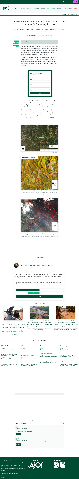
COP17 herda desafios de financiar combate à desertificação (67, 356)
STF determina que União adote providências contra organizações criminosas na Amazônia (8, 360)
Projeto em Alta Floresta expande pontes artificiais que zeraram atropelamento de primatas (69, 351)
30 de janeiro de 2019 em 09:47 (21, 428)
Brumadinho (44, 346)
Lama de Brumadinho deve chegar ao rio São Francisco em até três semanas (39, 323)
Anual (51, 289)
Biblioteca (59, 8)
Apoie (75, 2)
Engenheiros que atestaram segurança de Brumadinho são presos (66, 323)
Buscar (65, 1)
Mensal (28, 289)
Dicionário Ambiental (68, 8)
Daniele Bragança (31, 35)
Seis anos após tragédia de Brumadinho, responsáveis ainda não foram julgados (49, 357)
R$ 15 (22, 292)
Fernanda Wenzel (13, 334)
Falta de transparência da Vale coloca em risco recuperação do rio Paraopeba (29, 365)
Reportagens (29, 8)
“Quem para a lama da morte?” (27, 355)
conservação (17, 42)
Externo (61, 354)
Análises (54, 8)
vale (18, 46)
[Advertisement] (69, 170)
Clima (69, 14)
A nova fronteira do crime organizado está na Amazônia (9, 365)
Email (31, 84)
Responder (18, 434)
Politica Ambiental (74, 14)
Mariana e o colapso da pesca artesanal (48, 349)
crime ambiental (16, 43)
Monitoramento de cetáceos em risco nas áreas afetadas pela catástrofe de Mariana (30, 360)
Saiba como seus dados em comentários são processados (41, 420)
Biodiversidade (63, 14)
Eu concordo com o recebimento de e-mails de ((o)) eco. (40, 89)
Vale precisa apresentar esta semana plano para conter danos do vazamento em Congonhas (29, 351)
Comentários (39, 257)
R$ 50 (45, 292)
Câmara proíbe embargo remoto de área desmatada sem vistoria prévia (9, 355)
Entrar (3, 477)
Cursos (75, 8)
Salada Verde (36, 8)
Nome (31, 79)
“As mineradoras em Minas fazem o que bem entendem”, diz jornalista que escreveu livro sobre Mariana (13, 325)
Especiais (43, 8)
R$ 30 (34, 292)
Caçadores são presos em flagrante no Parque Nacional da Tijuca (9, 350)
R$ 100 (56, 292)
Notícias (23, 8)
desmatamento (16, 45)
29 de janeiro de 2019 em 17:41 (21, 440)
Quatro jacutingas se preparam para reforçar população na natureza (68, 360)
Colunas (48, 8)
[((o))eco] (9, 8)
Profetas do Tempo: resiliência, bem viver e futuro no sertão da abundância (69, 365)
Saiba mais (3, 470)
